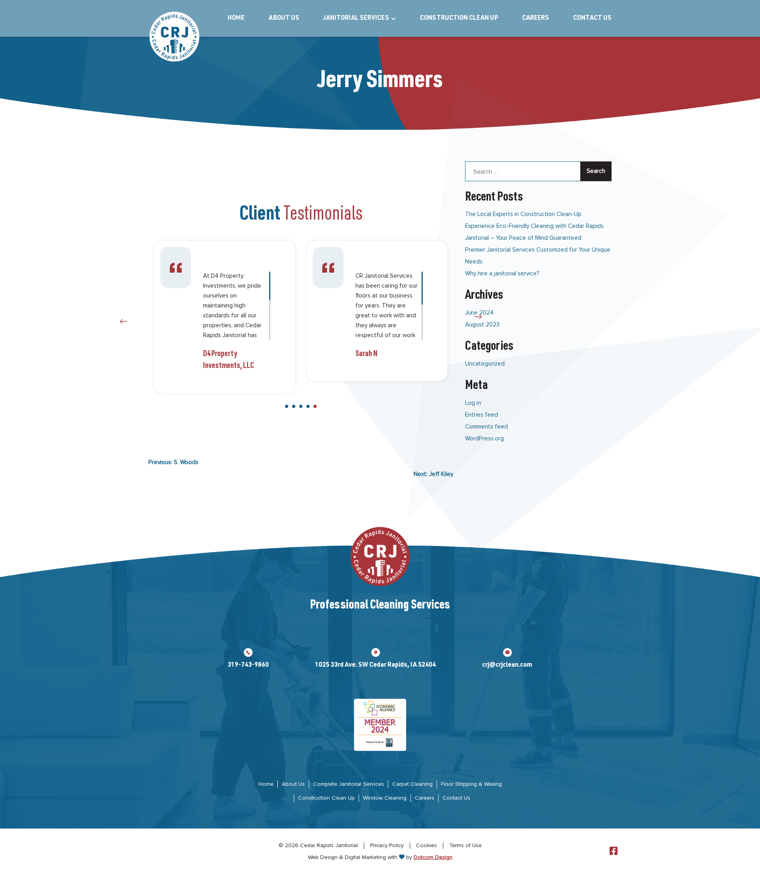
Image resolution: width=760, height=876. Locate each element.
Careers (535, 18)
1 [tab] (286, 406)
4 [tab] (308, 406)
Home (236, 18)
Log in (473, 403)
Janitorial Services (356, 18)
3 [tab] (300, 406)
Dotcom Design (433, 857)
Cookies (426, 845)
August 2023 (482, 325)
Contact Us (592, 18)
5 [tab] (315, 406)
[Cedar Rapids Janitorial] (174, 36)
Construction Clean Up (459, 18)
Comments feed (486, 427)
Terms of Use (465, 845)
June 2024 (479, 313)
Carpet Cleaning (412, 784)
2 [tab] (293, 406)
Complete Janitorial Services (348, 784)
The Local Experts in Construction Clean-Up (523, 214)
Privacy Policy (387, 845)
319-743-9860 (248, 665)
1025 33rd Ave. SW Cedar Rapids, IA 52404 (375, 665)
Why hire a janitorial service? (502, 274)
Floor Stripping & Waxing (471, 784)
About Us (284, 18)
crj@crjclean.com (507, 665)
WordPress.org (484, 439)
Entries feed (481, 415)
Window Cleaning (385, 798)
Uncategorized (485, 364)
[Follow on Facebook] (614, 851)
